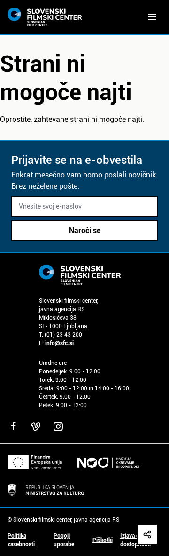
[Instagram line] (58, 426)
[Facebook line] (13, 426)
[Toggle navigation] (152, 17)
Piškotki (102, 540)
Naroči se (84, 230)
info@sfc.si (59, 343)
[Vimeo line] (35, 426)
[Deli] (147, 534)
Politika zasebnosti (21, 540)
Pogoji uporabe (64, 540)
